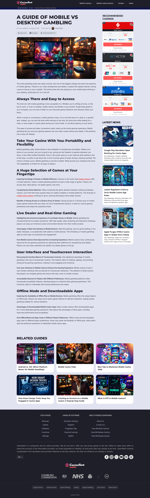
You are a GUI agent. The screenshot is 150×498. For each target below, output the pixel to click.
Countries (45, 432)
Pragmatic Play (71, 428)
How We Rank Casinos (100, 428)
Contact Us (100, 425)
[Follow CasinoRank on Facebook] (107, 457)
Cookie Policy (75, 495)
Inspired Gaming (70, 432)
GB (19, 457)
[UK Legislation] (64, 476)
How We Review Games (100, 436)
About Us (100, 421)
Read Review (118, 48)
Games (45, 425)
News (131, 3)
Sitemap (45, 436)
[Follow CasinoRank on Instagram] (111, 457)
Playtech (71, 425)
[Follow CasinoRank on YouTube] (121, 457)
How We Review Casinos (100, 432)
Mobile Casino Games (105, 3)
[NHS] (78, 476)
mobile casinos (84, 179)
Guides (121, 3)
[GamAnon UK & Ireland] (98, 476)
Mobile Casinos (85, 3)
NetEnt (71, 436)
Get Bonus (118, 44)
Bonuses (45, 421)
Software (45, 428)
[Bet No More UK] (90, 476)
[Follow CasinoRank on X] (116, 457)
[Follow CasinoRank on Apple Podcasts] (131, 457)
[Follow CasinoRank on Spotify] (126, 457)
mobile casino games (25, 196)
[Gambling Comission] (49, 476)
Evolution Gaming (71, 421)
